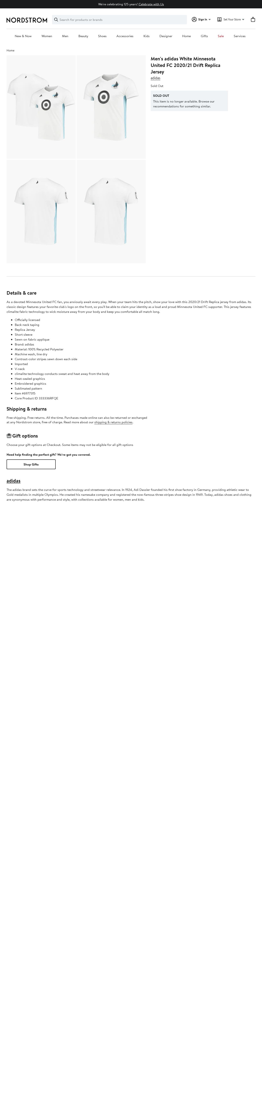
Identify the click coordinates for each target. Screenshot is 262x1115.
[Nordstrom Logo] (27, 20)
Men (65, 36)
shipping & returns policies (113, 422)
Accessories (124, 36)
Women (47, 36)
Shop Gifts (31, 464)
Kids (146, 36)
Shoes (102, 36)
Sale (221, 36)
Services (240, 36)
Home (186, 36)
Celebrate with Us (151, 4)
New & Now (23, 36)
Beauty (83, 36)
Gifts (204, 36)
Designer (165, 36)
